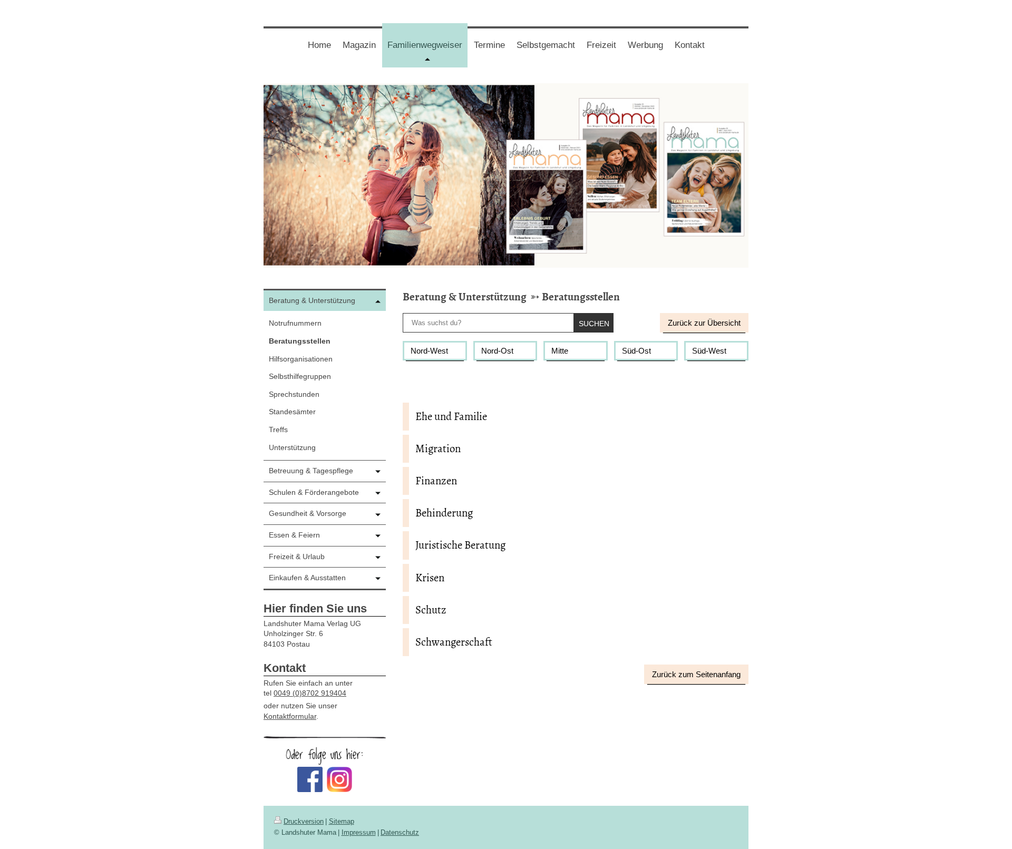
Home (319, 45)
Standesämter (292, 411)
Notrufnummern (295, 323)
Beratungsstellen (581, 296)
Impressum (359, 832)
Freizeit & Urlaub (297, 556)
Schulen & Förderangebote (314, 492)
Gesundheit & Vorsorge (307, 513)
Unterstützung (292, 447)
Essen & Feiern (294, 535)
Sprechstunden (294, 394)
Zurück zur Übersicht (704, 322)
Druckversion (304, 821)
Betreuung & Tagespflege (311, 470)
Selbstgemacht (546, 45)
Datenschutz (400, 832)
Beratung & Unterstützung (465, 296)
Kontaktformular (290, 716)
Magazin (359, 45)
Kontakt (690, 45)
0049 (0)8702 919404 (310, 693)
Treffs (278, 429)
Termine (489, 45)
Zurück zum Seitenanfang (696, 674)
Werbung (645, 45)
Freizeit (601, 45)
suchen (594, 323)
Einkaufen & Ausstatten (307, 577)
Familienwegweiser (427, 53)
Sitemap (341, 821)
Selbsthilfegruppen (300, 376)
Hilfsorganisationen (301, 359)
